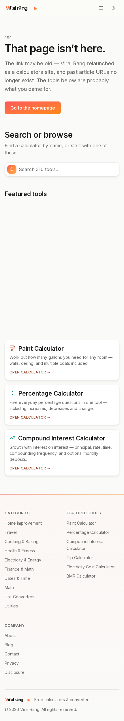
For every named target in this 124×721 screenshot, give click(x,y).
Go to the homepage (32, 108)
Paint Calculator (81, 523)
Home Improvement (23, 523)
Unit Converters (19, 596)
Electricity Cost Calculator (91, 566)
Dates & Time (17, 578)
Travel (11, 532)
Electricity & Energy (23, 559)
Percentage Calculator (88, 532)
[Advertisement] (62, 271)
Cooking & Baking (22, 541)
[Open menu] (101, 8)
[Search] (11, 169)
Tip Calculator (80, 557)
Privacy (12, 663)
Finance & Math (19, 569)
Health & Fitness (20, 550)
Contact (12, 653)
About (10, 635)
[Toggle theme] (113, 8)
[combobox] (67, 169)
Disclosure (15, 672)
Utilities (11, 605)
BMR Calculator (81, 576)
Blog (9, 644)
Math (9, 587)
